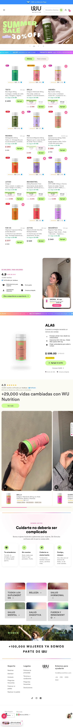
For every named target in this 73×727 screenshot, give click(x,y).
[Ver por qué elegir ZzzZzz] (66, 158)
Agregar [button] (19, 101)
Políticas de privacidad (27, 671)
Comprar (60, 33)
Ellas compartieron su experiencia (15, 296)
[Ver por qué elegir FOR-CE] (23, 204)
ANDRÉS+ (51, 90)
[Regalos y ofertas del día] (4, 716)
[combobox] (53, 10)
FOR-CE (8, 228)
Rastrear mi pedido (14, 692)
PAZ (28, 136)
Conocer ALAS (57, 368)
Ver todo (10, 405)
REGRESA (8, 136)
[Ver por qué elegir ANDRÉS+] (66, 66)
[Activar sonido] (68, 261)
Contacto (10, 677)
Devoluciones (27, 687)
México (8, 715)
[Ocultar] (6, 714)
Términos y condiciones (27, 677)
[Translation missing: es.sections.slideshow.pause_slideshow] (43, 46)
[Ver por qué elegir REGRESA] (23, 112)
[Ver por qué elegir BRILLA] (44, 66)
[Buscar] (61, 10)
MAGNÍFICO (53, 228)
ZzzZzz (50, 182)
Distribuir (10, 674)
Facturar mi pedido (11, 687)
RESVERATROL (32, 182)
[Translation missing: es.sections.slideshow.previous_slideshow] (30, 46)
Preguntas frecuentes (11, 681)
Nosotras (10, 670)
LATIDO (8, 182)
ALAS (50, 136)
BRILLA (29, 90)
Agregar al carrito (57, 363)
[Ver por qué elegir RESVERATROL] (44, 158)
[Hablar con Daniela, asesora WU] (69, 716)
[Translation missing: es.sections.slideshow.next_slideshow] (38, 46)
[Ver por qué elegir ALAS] (66, 112)
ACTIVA (30, 228)
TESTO (7, 90)
